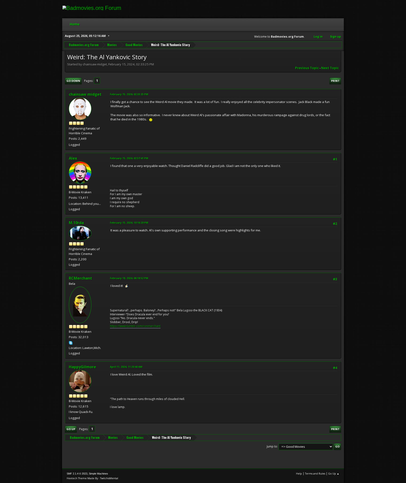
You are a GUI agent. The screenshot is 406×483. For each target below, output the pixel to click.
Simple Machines (98, 473)
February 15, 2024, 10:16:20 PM (129, 222)
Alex (73, 158)
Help (299, 473)
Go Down (73, 81)
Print (335, 81)
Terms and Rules (315, 473)
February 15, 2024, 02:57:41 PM (129, 158)
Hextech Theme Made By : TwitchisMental (92, 478)
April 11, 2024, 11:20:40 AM (126, 366)
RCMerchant (80, 278)
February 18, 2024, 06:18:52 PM (129, 278)
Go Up (70, 429)
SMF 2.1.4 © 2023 (77, 473)
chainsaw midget (85, 94)
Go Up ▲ (333, 473)
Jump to (272, 446)
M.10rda (76, 222)
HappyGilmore (82, 366)
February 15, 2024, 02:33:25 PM (129, 94)
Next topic (330, 68)
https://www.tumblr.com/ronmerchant (135, 326)
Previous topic (307, 68)
